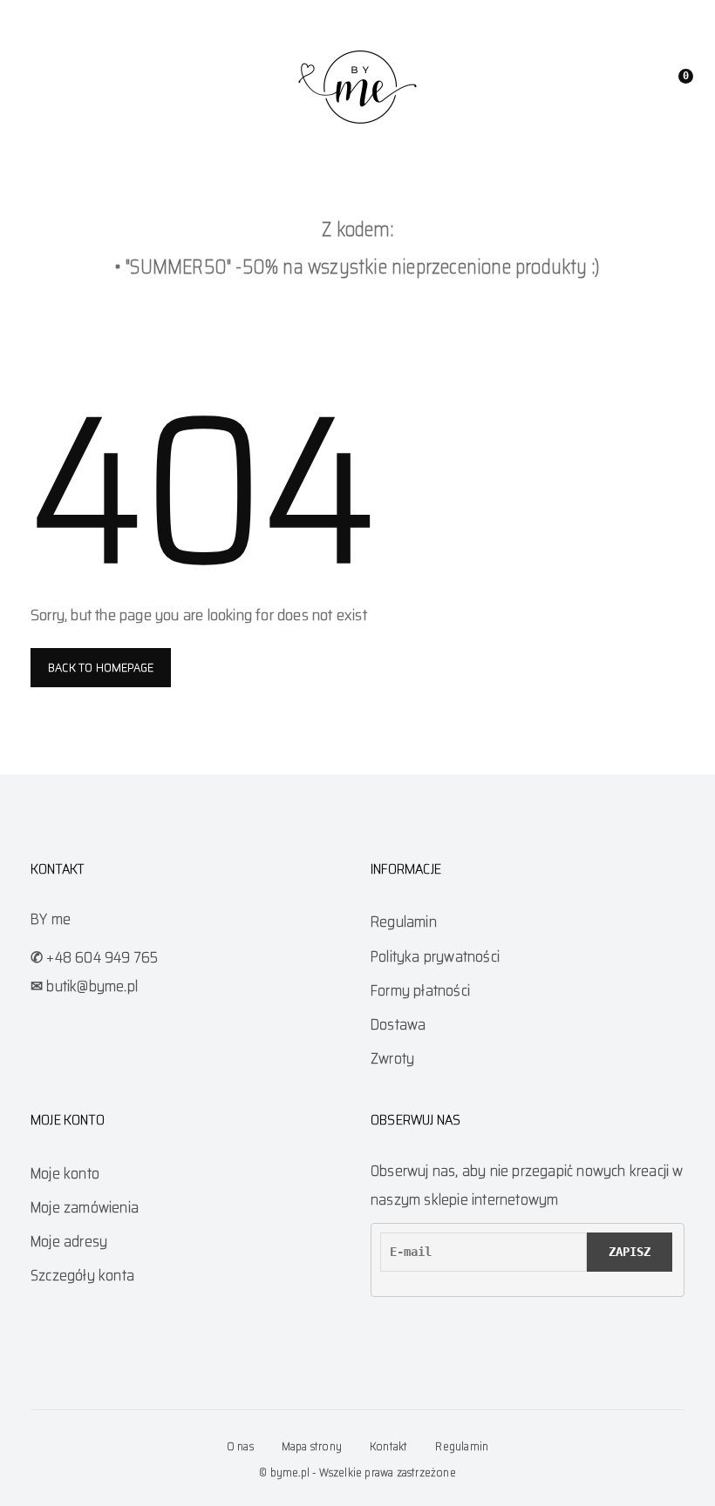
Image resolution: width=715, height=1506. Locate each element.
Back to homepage (100, 667)
